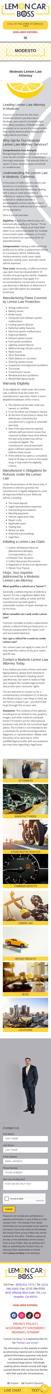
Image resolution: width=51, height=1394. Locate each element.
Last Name (8, 1145)
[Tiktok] (29, 1315)
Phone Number (10, 1168)
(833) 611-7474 (25, 1284)
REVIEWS (18, 1332)
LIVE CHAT (12, 1390)
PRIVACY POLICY (24, 1323)
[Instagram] (21, 1315)
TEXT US (38, 1390)
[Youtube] (37, 1315)
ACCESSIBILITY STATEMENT (25, 1328)
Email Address (10, 1157)
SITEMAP (33, 1332)
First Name (8, 1134)
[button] (25, 37)
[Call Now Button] (44, 1388)
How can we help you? (14, 1179)
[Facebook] (13, 1315)
